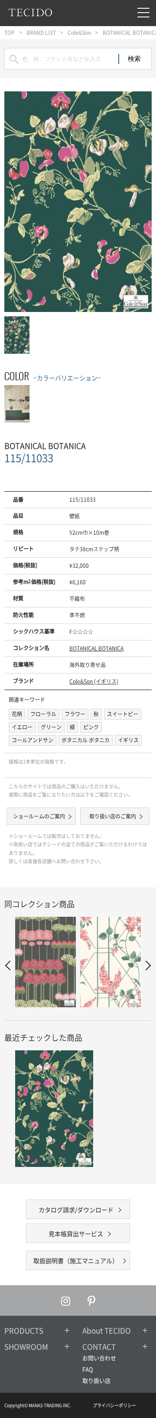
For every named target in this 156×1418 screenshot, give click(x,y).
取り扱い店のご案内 (112, 816)
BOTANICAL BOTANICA (96, 648)
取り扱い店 (96, 1380)
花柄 (17, 714)
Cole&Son (79, 33)
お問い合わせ (99, 1358)
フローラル (43, 714)
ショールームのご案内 (39, 816)
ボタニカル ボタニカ (86, 740)
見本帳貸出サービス (76, 1233)
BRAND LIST (41, 33)
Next (146, 966)
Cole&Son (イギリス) (93, 681)
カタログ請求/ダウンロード (76, 1209)
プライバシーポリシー (114, 1405)
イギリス (128, 740)
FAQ (87, 1369)
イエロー (22, 727)
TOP (9, 33)
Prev (10, 966)
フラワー (75, 714)
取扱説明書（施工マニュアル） (75, 1260)
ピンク (91, 727)
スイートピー (122, 714)
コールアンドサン (32, 740)
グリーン (51, 727)
